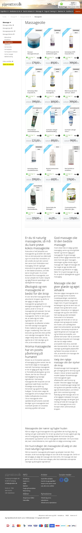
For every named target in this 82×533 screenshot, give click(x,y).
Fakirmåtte (26, 500)
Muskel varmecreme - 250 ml (52, 169)
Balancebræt (7, 37)
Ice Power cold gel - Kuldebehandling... (52, 130)
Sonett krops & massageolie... (50, 92)
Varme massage (8, 54)
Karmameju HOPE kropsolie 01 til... (70, 53)
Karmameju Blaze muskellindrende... (33, 169)
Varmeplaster (8, 49)
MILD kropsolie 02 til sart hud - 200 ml (71, 92)
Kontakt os (26, 479)
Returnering (26, 491)
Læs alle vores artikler (47, 486)
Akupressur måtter (28, 498)
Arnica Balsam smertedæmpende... (34, 130)
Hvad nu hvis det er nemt (48, 483)
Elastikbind (7, 40)
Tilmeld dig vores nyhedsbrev (46, 499)
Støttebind (7, 44)
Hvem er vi (26, 481)
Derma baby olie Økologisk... (51, 208)
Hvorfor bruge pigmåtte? (48, 481)
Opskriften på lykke (47, 479)
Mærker (25, 486)
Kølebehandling (8, 56)
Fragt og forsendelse (29, 488)
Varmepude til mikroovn (11, 52)
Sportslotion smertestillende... (33, 208)
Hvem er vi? (73, 515)
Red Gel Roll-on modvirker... (69, 169)
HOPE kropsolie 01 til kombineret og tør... (52, 53)
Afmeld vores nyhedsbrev (48, 503)
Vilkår (24, 483)
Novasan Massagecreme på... (33, 53)
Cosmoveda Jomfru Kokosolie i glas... (70, 208)
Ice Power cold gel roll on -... (70, 130)
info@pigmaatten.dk (11, 483)
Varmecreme (8, 47)
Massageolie (9, 42)
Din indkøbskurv (69, 3)
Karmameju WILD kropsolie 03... (33, 92)
